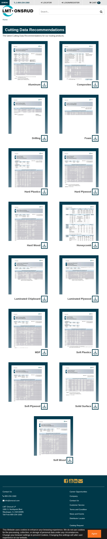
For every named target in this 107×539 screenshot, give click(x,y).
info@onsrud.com (12, 501)
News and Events (77, 514)
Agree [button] (94, 534)
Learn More (33, 538)
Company (74, 496)
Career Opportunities (78, 492)
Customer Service (77, 505)
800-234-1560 (10, 496)
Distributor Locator (77, 518)
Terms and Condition (78, 509)
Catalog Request (77, 525)
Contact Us (7, 492)
